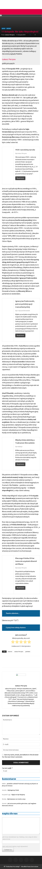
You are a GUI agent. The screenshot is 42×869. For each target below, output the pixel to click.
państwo (27, 651)
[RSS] (21, 860)
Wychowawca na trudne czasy (16, 799)
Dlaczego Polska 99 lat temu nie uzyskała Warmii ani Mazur (26, 561)
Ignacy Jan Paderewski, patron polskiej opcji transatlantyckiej (25, 304)
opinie (3, 28)
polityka (8, 28)
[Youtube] (32, 860)
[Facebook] (10, 860)
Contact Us (8, 850)
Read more (20, 178)
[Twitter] (26, 860)
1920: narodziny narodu (25, 150)
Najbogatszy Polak (13, 790)
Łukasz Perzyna (10, 34)
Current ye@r (7, 768)
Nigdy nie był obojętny (18, 794)
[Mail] (16, 860)
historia (10, 651)
